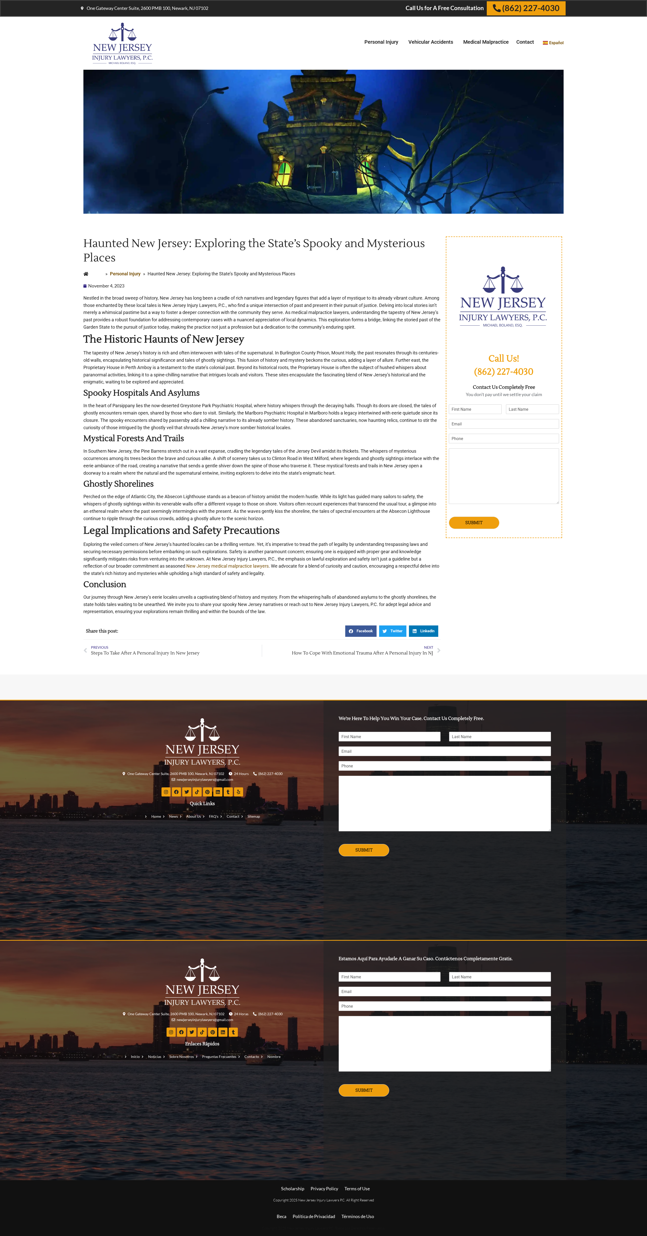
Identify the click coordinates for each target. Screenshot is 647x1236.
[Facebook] (176, 791)
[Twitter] (186, 791)
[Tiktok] (197, 791)
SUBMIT (474, 522)
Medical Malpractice (486, 42)
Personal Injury (381, 42)
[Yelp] (238, 791)
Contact (525, 42)
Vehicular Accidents (430, 42)
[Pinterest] (207, 791)
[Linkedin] (217, 791)
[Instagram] (166, 791)
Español (556, 42)
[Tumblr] (228, 791)
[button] (361, 631)
